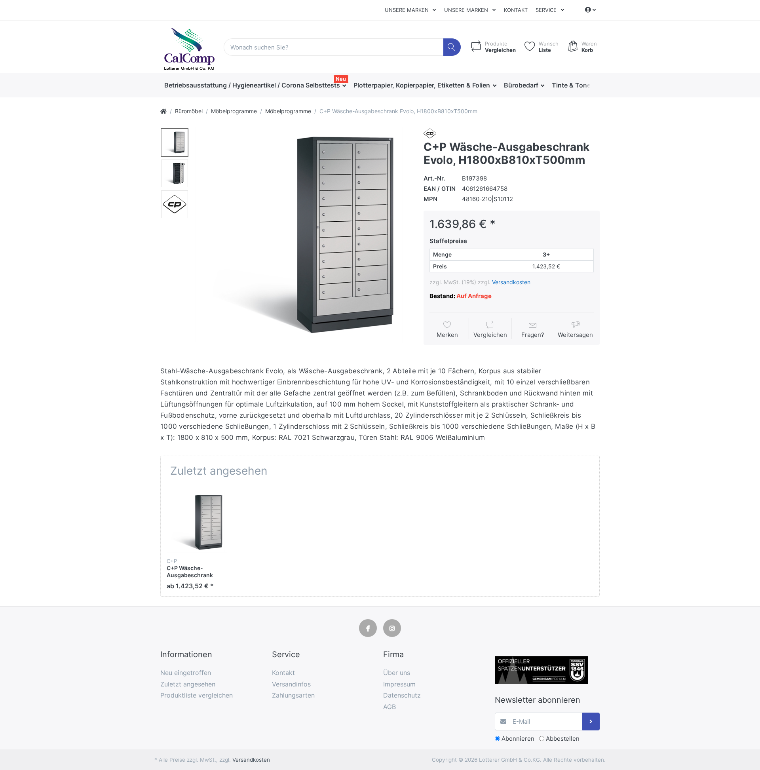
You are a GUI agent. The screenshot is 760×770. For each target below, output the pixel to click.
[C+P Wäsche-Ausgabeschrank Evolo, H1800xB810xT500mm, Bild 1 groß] (174, 142)
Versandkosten (511, 282)
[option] (303, 235)
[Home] (163, 111)
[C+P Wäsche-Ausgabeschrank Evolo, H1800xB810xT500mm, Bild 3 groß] (174, 204)
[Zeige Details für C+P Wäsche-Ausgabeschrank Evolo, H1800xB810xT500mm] (197, 522)
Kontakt (516, 10)
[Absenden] (591, 721)
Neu (341, 79)
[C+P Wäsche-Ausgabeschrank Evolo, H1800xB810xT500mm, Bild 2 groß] (174, 173)
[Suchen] (452, 47)
